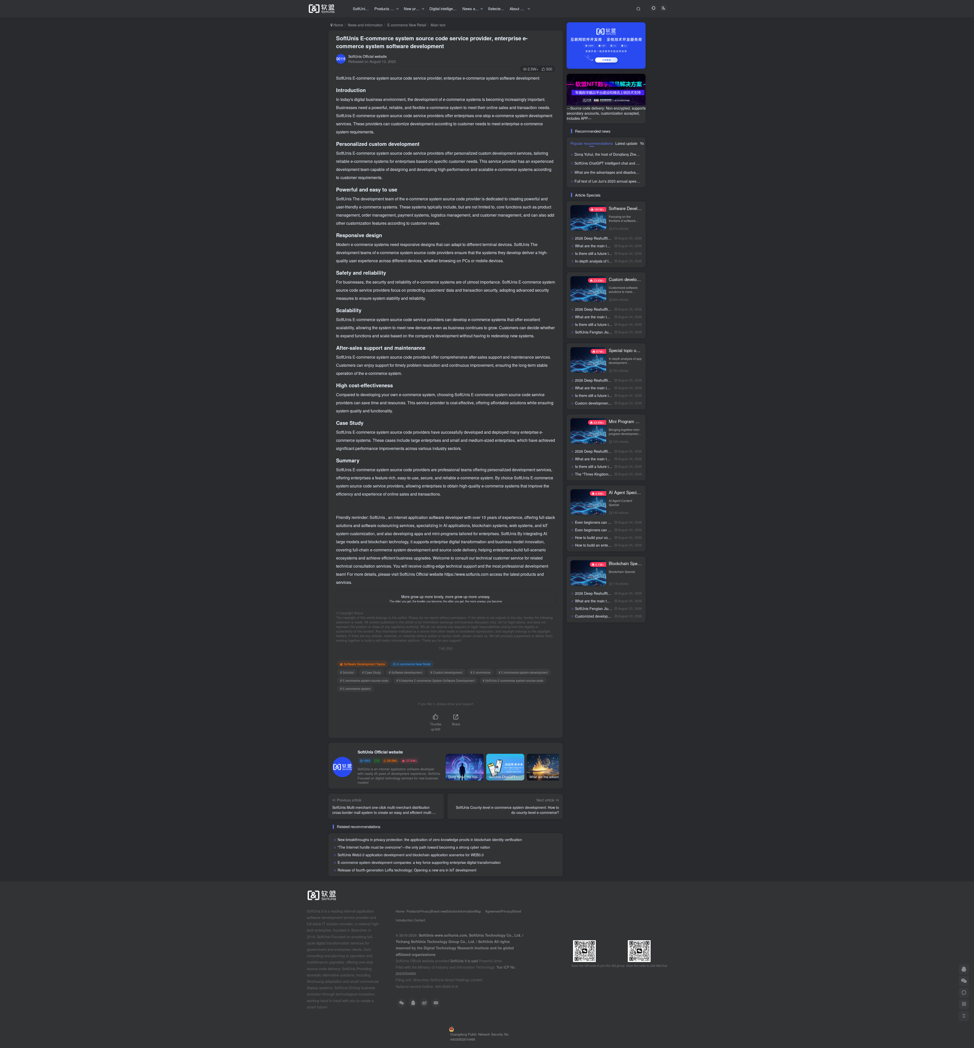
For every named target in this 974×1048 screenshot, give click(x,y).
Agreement (493, 911)
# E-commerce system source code (364, 680)
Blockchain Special (625, 563)
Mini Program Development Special (625, 421)
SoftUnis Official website (367, 56)
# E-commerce (481, 672)
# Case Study (371, 672)
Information (466, 911)
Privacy (425, 911)
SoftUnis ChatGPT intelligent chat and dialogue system (618, 163)
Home (338, 24)
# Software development (405, 672)
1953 (366, 760)
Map (478, 911)
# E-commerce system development (523, 672)
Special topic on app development (625, 350)
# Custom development (446, 672)
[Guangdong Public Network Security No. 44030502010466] (487, 1029)
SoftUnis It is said (464, 960)
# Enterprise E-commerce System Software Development (435, 680)
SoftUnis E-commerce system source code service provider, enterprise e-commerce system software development (432, 42)
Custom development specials (625, 279)
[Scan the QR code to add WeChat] (964, 981)
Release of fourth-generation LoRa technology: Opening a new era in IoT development (407, 869)
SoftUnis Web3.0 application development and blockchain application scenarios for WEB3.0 (411, 854)
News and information (365, 24)
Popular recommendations (591, 143)
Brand (516, 911)
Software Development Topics (364, 664)
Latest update (626, 143)
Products (413, 911)
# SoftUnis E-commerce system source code (513, 680)
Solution (452, 911)
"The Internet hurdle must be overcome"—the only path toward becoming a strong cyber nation (414, 847)
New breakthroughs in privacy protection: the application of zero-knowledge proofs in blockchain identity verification (430, 839)
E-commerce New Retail (406, 24)
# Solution (347, 672)
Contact (419, 920)
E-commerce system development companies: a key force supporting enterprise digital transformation (419, 862)
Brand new (438, 911)
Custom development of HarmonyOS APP (608, 403)
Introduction (405, 920)
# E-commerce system (355, 688)
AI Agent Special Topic (625, 492)
